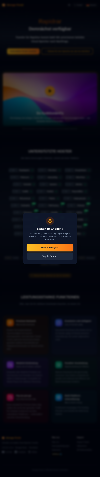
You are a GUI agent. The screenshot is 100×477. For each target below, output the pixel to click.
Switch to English (50, 247)
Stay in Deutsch (50, 256)
